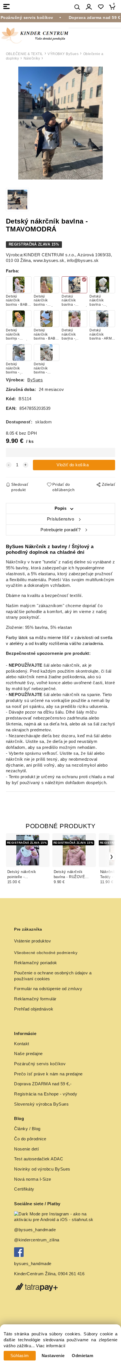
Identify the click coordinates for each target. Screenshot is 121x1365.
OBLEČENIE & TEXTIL (24, 54)
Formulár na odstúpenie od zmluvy (48, 988)
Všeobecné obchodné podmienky (45, 952)
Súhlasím (19, 1355)
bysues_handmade (33, 1263)
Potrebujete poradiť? (60, 530)
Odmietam (82, 1355)
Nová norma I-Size (33, 1179)
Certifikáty (24, 1189)
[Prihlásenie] (89, 6)
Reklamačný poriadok (35, 963)
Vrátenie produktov (32, 941)
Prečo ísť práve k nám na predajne (48, 1074)
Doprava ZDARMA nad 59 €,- (43, 1084)
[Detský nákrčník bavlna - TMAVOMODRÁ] (60, 123)
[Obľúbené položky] (101, 6)
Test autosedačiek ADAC (38, 1159)
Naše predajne (28, 1053)
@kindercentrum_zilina (37, 1240)
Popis (61, 508)
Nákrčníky (32, 58)
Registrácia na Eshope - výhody (45, 1094)
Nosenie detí (26, 1149)
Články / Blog (27, 1128)
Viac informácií (51, 1346)
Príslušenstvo (60, 519)
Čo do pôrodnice (30, 1139)
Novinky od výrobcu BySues (42, 1169)
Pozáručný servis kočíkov (40, 1064)
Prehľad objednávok (33, 1009)
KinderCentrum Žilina (34, 1274)
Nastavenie (53, 1355)
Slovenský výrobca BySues (41, 1104)
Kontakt (21, 1044)
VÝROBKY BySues (63, 54)
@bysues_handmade (35, 1230)
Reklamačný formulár (35, 999)
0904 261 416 (71, 1274)
